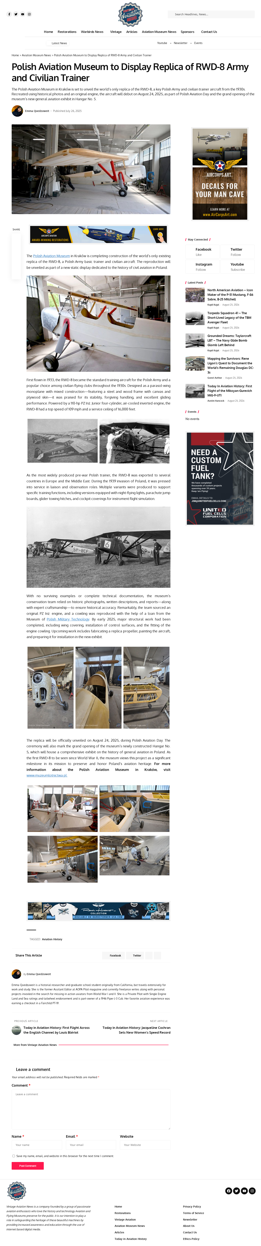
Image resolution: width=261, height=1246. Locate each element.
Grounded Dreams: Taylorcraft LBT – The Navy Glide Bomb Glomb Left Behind (229, 340)
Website (126, 1136)
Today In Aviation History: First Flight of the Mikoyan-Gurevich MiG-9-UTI (230, 390)
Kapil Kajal (213, 304)
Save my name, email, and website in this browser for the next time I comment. (65, 1156)
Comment (21, 1085)
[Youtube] (22, 14)
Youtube (162, 43)
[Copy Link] (16, 256)
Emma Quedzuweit (37, 111)
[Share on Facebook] (16, 238)
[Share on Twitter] (16, 247)
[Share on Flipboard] (148, 955)
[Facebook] (203, 252)
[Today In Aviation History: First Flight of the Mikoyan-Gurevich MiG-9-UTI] (195, 391)
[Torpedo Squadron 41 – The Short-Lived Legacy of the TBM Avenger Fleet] (195, 318)
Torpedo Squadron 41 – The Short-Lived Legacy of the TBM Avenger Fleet (229, 317)
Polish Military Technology (68, 619)
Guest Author (215, 377)
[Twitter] (16, 14)
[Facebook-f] (9, 14)
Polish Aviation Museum (51, 256)
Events (198, 43)
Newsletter (180, 43)
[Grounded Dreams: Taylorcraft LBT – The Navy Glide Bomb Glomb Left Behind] (195, 341)
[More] (16, 274)
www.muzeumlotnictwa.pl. (47, 775)
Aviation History (52, 939)
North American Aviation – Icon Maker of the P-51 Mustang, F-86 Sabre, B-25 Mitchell (230, 294)
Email (72, 1136)
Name (18, 1136)
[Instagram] (29, 14)
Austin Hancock (216, 400)
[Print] (16, 265)
